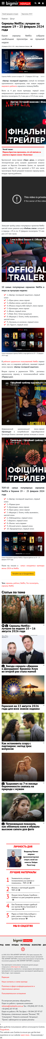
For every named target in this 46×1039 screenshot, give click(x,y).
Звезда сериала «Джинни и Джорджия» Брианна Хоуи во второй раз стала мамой (20, 668)
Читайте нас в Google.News (23, 573)
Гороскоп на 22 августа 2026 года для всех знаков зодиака (21, 707)
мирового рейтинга (9, 86)
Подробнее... (5, 1029)
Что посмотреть (32, 583)
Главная (5, 18)
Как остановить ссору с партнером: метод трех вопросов (16, 746)
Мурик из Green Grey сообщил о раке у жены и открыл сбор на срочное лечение (24, 916)
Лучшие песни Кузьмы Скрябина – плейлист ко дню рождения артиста (26, 896)
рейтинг (16, 583)
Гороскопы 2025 (27, 14)
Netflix (22, 583)
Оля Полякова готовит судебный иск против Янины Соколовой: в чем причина (24, 906)
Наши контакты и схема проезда (14, 982)
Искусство (36, 945)
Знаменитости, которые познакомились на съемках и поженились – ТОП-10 (23, 880)
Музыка (15, 945)
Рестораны (25, 945)
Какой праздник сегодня (10, 14)
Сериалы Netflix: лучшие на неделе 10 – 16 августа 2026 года (19, 628)
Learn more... (25, 1035)
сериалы (9, 583)
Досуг (12, 18)
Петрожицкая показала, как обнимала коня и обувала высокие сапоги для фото (21, 826)
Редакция (5, 977)
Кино (7, 945)
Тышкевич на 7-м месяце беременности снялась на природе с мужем (20, 786)
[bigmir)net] (12, 3)
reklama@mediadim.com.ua (12, 1006)
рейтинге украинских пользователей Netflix (20, 361)
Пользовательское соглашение (14, 993)
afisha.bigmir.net (15, 967)
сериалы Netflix (8, 586)
